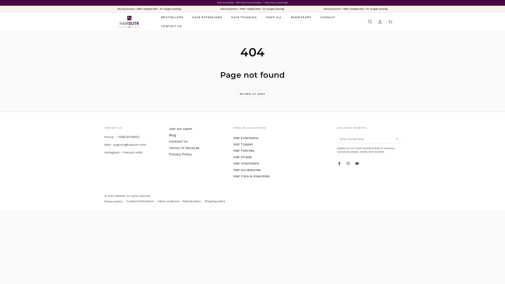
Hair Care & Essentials (251, 176)
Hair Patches (243, 150)
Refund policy (192, 201)
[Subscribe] (398, 139)
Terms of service (168, 201)
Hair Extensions (245, 138)
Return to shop (253, 93)
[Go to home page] (129, 21)
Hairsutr (120, 196)
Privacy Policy (180, 154)
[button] (370, 21)
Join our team (180, 129)
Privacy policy (114, 201)
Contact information (140, 201)
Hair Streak (242, 157)
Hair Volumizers (246, 163)
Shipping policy (215, 201)
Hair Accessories (247, 170)
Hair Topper (243, 144)
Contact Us (178, 141)
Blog (172, 135)
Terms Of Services (184, 148)
